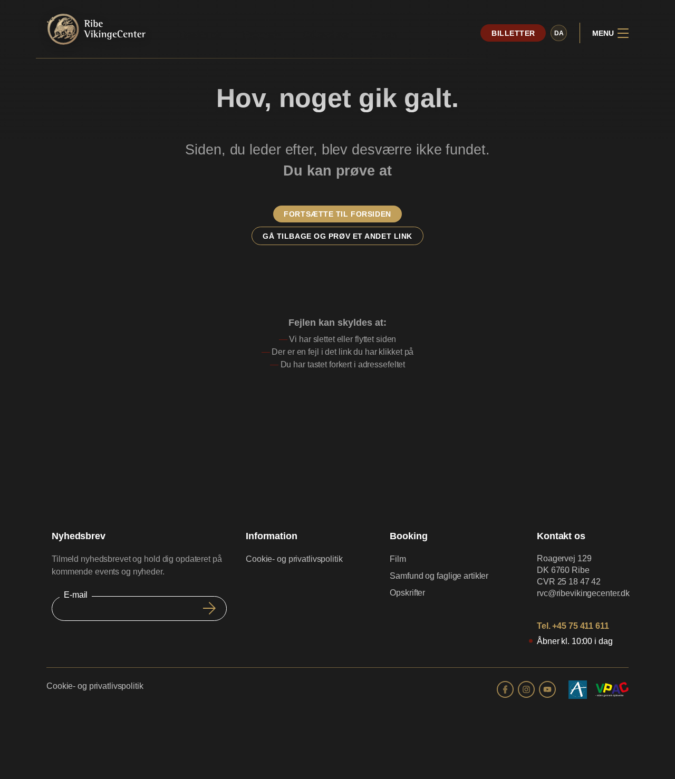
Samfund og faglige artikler (439, 575)
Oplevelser (327, 35)
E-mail (76, 594)
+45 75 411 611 (580, 625)
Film (398, 558)
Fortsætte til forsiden (337, 214)
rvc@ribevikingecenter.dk (583, 593)
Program (262, 35)
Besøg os (200, 35)
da (559, 33)
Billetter (513, 33)
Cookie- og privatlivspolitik (294, 558)
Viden (384, 35)
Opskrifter (407, 592)
